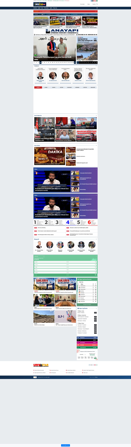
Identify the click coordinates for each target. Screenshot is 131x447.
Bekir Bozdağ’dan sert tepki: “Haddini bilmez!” (93, 223)
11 (54, 62)
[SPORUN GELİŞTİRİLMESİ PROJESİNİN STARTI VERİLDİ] (71, 149)
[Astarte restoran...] (71, 156)
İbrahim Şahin (91, 80)
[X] (91, 365)
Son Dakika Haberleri (70, 372)
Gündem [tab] (77, 87)
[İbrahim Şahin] (91, 75)
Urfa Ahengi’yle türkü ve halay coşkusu (46, 234)
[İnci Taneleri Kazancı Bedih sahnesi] (75, 210)
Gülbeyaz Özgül (53, 80)
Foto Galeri (82, 4)
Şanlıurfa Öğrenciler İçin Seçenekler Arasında (43, 308)
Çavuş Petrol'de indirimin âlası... (73, 223)
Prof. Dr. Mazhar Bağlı (65, 80)
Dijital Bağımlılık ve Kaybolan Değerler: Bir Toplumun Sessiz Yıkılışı (78, 69)
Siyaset (38, 220)
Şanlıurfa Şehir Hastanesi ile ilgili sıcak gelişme (83, 223)
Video (88, 4)
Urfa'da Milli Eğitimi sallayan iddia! (51, 223)
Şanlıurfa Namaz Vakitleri (71, 370)
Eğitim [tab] (61, 87)
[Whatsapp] (97, 365)
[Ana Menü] (97, 8)
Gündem (92, 220)
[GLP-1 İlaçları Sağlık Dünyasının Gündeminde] (65, 316)
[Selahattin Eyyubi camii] (71, 162)
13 (58, 62)
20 (73, 62)
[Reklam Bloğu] (65, 32)
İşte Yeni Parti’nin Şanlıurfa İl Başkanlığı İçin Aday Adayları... (40, 223)
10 (52, 62)
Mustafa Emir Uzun (40, 80)
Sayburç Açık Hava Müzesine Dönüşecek (63, 308)
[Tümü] (96, 115)
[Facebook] (89, 365)
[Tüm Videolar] (96, 169)
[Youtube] (95, 365)
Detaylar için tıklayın (87, 304)
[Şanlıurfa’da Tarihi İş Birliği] (43, 316)
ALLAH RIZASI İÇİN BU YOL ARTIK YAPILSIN (90, 69)
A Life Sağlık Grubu (65, 445)
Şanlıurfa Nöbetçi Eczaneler (39, 370)
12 (56, 62)
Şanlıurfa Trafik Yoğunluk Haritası (88, 370)
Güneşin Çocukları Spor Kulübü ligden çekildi (79, 227)
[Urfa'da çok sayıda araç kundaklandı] (75, 178)
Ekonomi (71, 220)
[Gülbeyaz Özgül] (53, 75)
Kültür (57, 307)
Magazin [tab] (93, 87)
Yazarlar (94, 4)
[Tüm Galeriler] (96, 145)
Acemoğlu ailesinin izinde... (40, 69)
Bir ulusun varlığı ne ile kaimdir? (65, 69)
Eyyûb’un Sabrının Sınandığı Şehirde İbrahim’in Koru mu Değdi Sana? (53, 69)
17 (66, 62)
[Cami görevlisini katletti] (75, 199)
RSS (35, 377)
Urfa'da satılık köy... (42, 227)
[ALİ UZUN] (78, 75)
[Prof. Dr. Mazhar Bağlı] (65, 75)
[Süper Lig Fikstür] (96, 308)
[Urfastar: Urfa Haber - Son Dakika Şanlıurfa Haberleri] (39, 4)
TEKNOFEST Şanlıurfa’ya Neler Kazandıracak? (43, 292)
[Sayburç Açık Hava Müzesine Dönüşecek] (65, 300)
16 (64, 62)
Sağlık (82, 220)
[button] (95, 11)
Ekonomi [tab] (69, 87)
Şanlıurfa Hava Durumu (54, 370)
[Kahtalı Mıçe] (75, 189)
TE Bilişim (96, 377)
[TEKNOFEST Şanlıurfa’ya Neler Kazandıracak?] (43, 284)
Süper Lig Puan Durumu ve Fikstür (40, 372)
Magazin (60, 220)
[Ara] (97, 4)
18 (68, 62)
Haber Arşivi (86, 372)
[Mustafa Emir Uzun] (40, 75)
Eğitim (49, 220)
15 (62, 62)
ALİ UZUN (78, 80)
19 (70, 62)
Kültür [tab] (85, 87)
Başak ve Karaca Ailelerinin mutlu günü (61, 223)
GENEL (35, 307)
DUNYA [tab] (53, 87)
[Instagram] (93, 365)
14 (60, 62)
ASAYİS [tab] (38, 87)
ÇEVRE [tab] (46, 87)
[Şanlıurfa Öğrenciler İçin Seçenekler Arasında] (43, 300)
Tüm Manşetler (53, 372)
